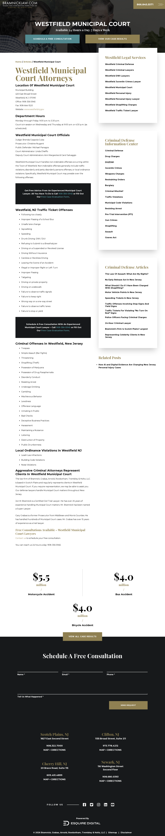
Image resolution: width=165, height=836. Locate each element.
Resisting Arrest (113, 208)
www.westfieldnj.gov (34, 109)
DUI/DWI (109, 162)
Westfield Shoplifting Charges (121, 105)
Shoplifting (111, 226)
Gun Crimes (111, 220)
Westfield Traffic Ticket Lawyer (121, 110)
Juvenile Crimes (113, 168)
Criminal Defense (114, 150)
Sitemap (113, 832)
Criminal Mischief (114, 191)
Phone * (111, 674)
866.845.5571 (145, 4)
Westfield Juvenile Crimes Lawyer (123, 81)
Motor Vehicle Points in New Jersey (123, 292)
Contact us (20, 538)
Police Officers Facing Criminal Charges (126, 317)
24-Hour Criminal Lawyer (118, 323)
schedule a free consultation (52, 39)
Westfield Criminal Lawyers (119, 70)
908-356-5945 (65, 194)
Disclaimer (126, 832)
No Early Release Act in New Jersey (123, 280)
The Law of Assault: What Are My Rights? (126, 274)
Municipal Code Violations (118, 203)
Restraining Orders (115, 179)
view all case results (83, 636)
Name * (21, 674)
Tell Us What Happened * (30, 697)
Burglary (109, 185)
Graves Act (110, 237)
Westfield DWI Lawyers (117, 76)
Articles (28, 62)
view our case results (112, 39)
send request (128, 705)
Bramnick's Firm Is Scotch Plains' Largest (126, 329)
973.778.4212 (110, 745)
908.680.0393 (110, 776)
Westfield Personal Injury (118, 93)
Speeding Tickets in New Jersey (122, 298)
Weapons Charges (114, 174)
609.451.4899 (54, 775)
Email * (65, 674)
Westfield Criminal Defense (119, 64)
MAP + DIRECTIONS (54, 750)
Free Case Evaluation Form (55, 197)
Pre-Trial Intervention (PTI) (119, 214)
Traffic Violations (114, 197)
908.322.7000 (54, 745)
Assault (109, 232)
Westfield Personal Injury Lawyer (122, 99)
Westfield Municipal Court (118, 87)
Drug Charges (112, 156)
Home (18, 62)
